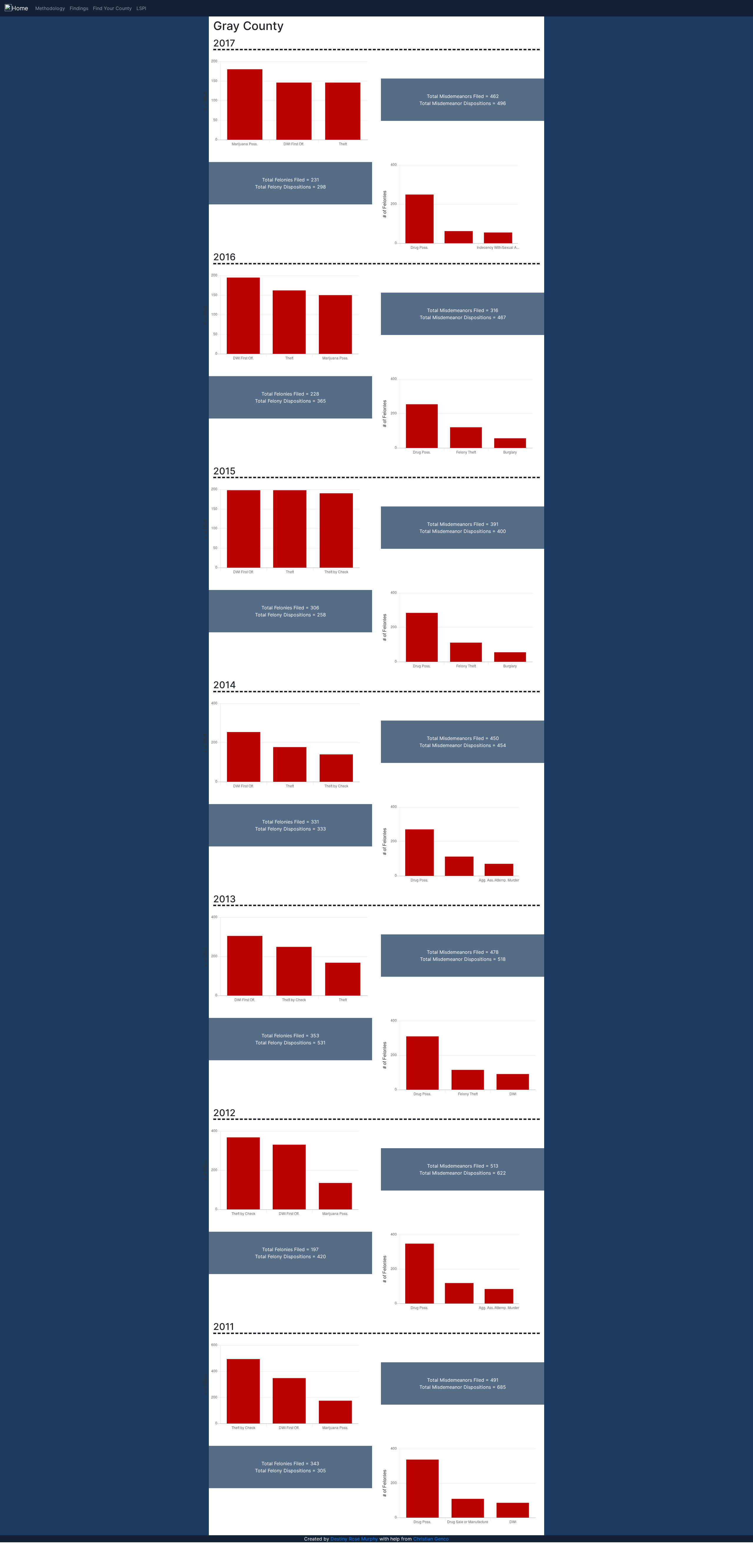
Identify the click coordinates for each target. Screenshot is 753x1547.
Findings (79, 8)
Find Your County (112, 8)
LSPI (141, 8)
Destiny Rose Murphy (354, 1539)
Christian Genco (431, 1539)
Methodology (50, 8)
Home (20, 8)
